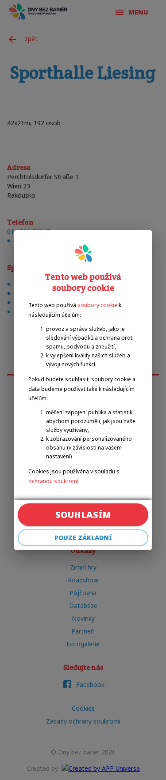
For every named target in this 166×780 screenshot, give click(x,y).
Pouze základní (83, 537)
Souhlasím (83, 515)
